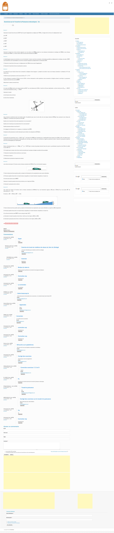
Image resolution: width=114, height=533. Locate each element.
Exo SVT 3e (81, 92)
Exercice (24, 258)
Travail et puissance (27, 387)
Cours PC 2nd (81, 122)
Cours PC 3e (81, 72)
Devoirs (21, 13)
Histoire (78, 80)
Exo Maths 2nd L (83, 118)
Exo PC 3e (81, 75)
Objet (5, 436)
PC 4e (78, 57)
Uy (19, 410)
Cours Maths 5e (82, 51)
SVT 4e (78, 62)
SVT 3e (78, 88)
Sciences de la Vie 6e (81, 44)
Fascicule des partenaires (54, 13)
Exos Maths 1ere (82, 130)
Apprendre (23, 305)
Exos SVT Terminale (82, 148)
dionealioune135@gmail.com (25, 310)
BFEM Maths (81, 85)
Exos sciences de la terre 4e (85, 68)
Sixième (77, 41)
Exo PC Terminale (82, 146)
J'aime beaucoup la (23, 293)
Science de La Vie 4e (83, 63)
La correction (22, 284)
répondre (20, 242)
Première (78, 126)
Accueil (6, 13)
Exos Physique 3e (83, 77)
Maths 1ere (79, 127)
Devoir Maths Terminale (83, 142)
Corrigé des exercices (24, 356)
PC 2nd (78, 121)
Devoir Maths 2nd (82, 120)
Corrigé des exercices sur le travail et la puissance (35, 399)
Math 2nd (79, 111)
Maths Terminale (80, 138)
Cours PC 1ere (81, 133)
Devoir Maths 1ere (82, 131)
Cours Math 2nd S (83, 113)
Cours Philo (81, 151)
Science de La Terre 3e (83, 89)
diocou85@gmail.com (21, 350)
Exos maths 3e (81, 84)
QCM (30, 13)
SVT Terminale (80, 147)
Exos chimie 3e (83, 78)
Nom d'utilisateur (10, 513)
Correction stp (22, 276)
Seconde (78, 110)
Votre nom (5, 432)
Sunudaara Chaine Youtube (112, 3)
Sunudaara (12, 529)
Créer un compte (44, 13)
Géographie (79, 157)
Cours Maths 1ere (82, 128)
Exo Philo (80, 154)
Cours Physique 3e (83, 73)
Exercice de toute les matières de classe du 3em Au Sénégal (40, 247)
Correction (19, 316)
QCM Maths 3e (81, 87)
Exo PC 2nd (81, 123)
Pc (18, 379)
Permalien (5, 239)
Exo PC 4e (81, 59)
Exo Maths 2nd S (83, 117)
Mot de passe (9, 517)
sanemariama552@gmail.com (27, 252)
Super (20, 238)
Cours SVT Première (81, 136)
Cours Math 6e (80, 42)
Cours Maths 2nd (82, 112)
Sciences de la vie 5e (81, 47)
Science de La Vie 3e (83, 90)
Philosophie (79, 150)
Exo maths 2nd (81, 116)
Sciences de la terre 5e (81, 48)
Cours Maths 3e (82, 83)
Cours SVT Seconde (81, 125)
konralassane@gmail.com (22, 298)
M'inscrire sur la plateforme (25, 345)
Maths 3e (79, 82)
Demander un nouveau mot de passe (14, 522)
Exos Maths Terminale (83, 141)
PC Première (79, 132)
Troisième (78, 69)
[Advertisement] (37, 464)
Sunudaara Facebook (109, 3)
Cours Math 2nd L (83, 115)
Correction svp (22, 336)
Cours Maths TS (82, 140)
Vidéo (26, 13)
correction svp (22, 327)
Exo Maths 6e (80, 43)
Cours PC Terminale (82, 145)
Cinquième (78, 46)
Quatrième (78, 53)
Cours (10, 13)
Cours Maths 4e (80, 54)
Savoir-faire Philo (82, 152)
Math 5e (79, 49)
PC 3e (78, 70)
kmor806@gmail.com (24, 404)
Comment (6, 441)
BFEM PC (80, 79)
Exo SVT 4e (81, 65)
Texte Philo (81, 153)
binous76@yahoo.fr (20, 321)
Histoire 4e (79, 60)
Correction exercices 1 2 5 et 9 (30, 367)
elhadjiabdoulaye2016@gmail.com (28, 392)
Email (5, 428)
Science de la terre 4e (83, 64)
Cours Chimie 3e (83, 74)
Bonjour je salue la (23, 267)
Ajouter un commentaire (9, 231)
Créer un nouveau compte (12, 521)
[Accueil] (5, 6)
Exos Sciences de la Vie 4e (85, 67)
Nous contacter (36, 13)
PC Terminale (79, 143)
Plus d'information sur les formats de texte (59, 451)
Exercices (16, 13)
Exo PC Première (82, 135)
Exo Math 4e (79, 56)
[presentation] (19, 32)
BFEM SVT (81, 93)
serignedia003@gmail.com (26, 372)
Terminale (78, 137)
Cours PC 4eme (82, 58)
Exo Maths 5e (81, 52)
